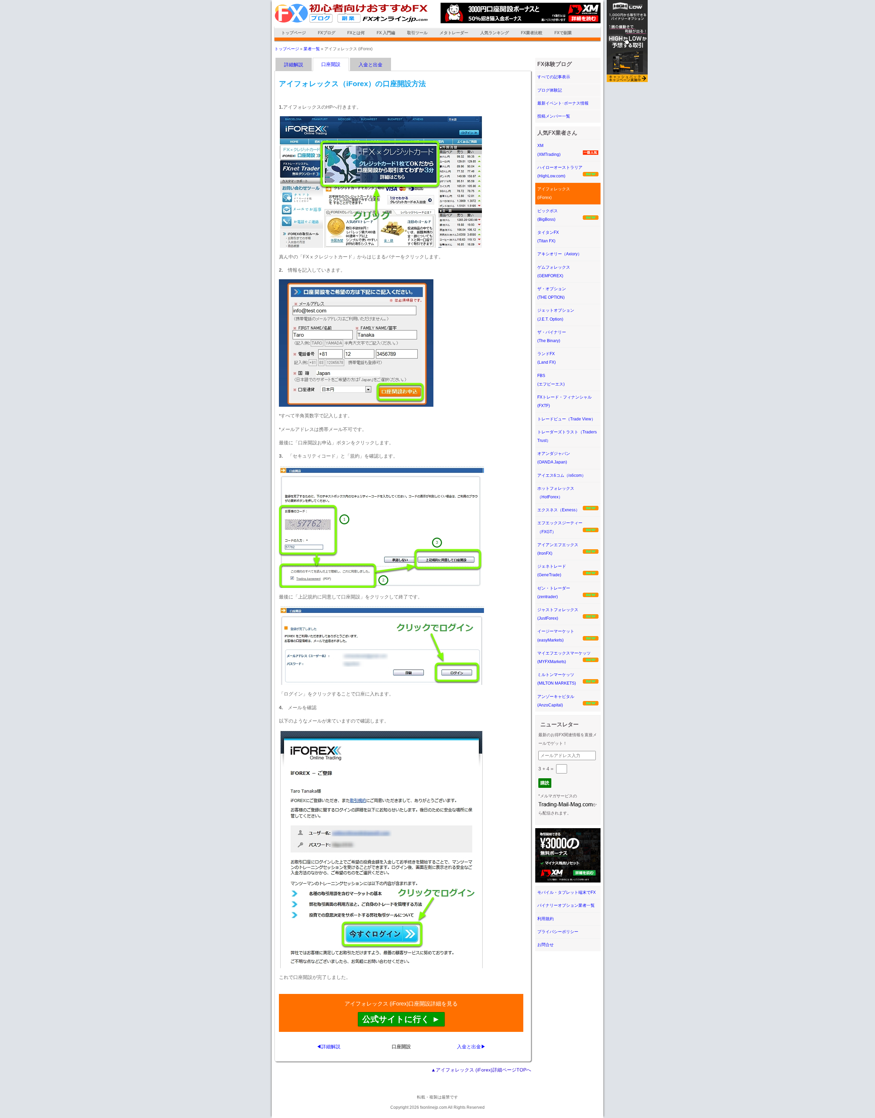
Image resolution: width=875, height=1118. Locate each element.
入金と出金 (370, 64)
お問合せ (545, 944)
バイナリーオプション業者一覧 (566, 905)
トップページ (293, 32)
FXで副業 (563, 32)
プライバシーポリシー (557, 931)
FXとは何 (356, 32)
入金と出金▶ (471, 1046)
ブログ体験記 (549, 90)
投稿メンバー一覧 (553, 116)
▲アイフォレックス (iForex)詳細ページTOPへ (481, 1070)
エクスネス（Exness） (558, 510)
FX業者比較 (531, 32)
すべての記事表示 (553, 77)
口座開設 (330, 64)
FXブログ (326, 32)
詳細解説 (293, 64)
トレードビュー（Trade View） (566, 419)
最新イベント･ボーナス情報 (563, 103)
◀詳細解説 (328, 1046)
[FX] (351, 21)
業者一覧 (312, 48)
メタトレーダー (454, 32)
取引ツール (417, 32)
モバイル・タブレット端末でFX (566, 892)
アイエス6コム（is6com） (561, 475)
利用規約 (545, 918)
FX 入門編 (386, 32)
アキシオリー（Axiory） (559, 254)
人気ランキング (494, 32)
